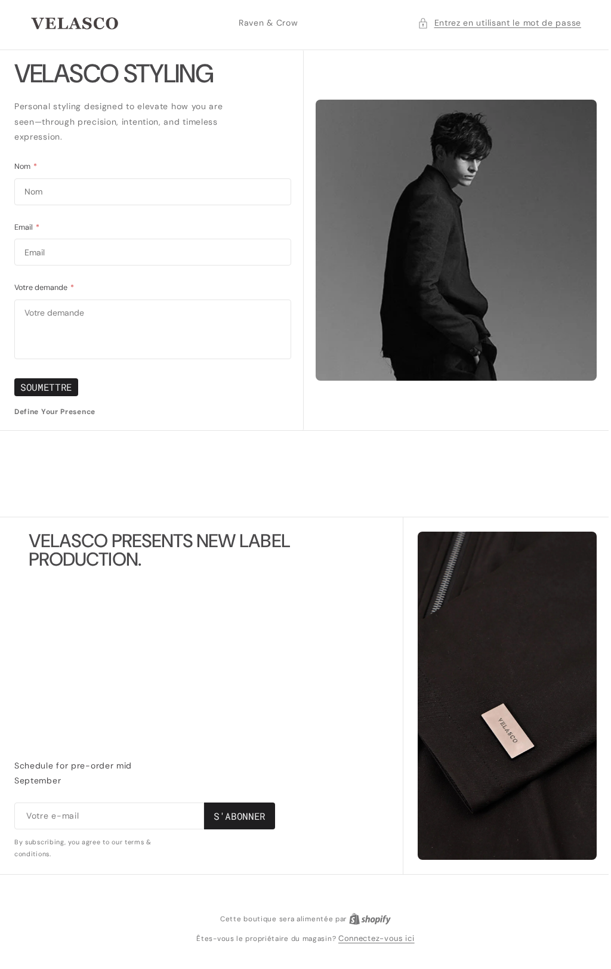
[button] (491, 23)
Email (26, 227)
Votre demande (44, 287)
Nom (25, 166)
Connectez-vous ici (372, 938)
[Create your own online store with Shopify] (365, 919)
